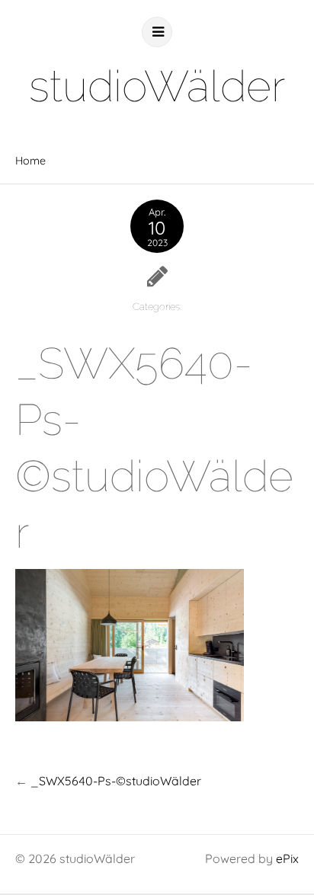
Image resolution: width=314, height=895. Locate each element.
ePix (287, 858)
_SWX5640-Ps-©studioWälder (115, 780)
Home (30, 161)
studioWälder (157, 85)
